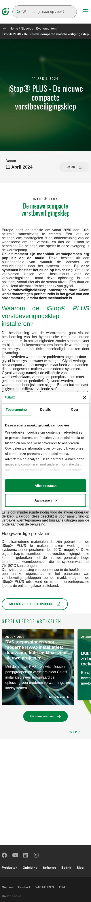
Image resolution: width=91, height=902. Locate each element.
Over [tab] (74, 409)
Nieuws (7, 887)
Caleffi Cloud (11, 896)
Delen (70, 167)
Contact (24, 887)
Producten (9, 867)
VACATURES (44, 887)
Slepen (75, 732)
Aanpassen (43, 500)
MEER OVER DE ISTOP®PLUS (31, 604)
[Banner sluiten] (84, 397)
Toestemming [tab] (16, 409)
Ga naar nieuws (42, 716)
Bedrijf (66, 867)
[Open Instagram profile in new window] (36, 855)
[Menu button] (85, 12)
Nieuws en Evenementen (38, 28)
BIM (62, 887)
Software (49, 867)
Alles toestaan (46, 486)
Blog (80, 867)
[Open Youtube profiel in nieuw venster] (15, 855)
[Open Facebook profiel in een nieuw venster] (5, 855)
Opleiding (30, 867)
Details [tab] (45, 409)
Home (14, 28)
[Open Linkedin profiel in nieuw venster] (26, 855)
